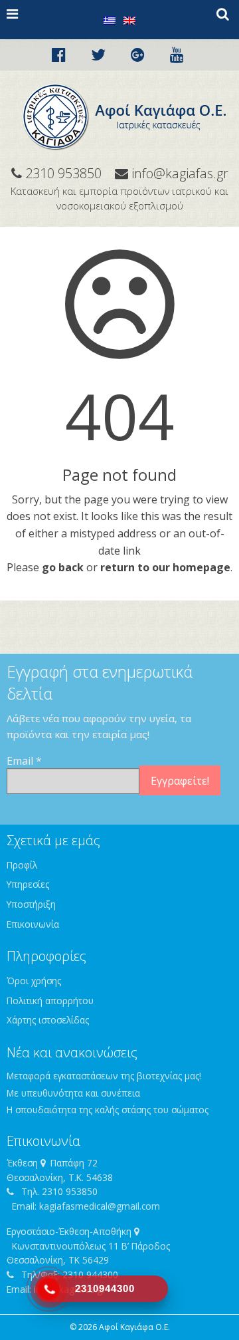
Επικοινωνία (33, 924)
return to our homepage (165, 567)
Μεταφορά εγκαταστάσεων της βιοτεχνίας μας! (104, 1075)
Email (24, 760)
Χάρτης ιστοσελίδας (48, 1019)
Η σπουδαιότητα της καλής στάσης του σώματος (107, 1109)
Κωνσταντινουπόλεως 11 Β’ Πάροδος (91, 1246)
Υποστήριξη (31, 904)
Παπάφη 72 (74, 1162)
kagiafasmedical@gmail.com (99, 1206)
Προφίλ (22, 865)
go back (63, 567)
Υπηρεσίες (28, 884)
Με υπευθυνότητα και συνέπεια (73, 1093)
